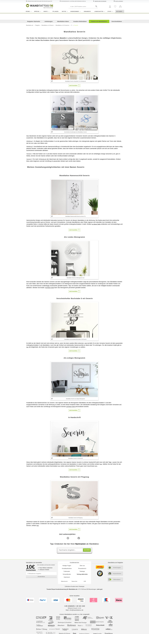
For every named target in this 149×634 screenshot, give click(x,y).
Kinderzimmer (74, 11)
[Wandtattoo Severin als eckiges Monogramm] (74, 379)
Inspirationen (117, 573)
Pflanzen (55, 11)
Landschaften (98, 11)
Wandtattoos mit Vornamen (62, 25)
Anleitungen (49, 21)
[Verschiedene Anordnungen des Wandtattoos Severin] (74, 112)
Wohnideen (117, 579)
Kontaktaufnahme (67, 568)
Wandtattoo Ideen (63, 21)
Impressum (67, 577)
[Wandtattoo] (39, 5)
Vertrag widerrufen (82, 574)
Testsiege (82, 571)
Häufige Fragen (66, 565)
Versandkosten (67, 574)
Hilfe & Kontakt (119, 1)
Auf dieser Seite (49, 287)
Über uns (82, 565)
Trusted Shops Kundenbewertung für (62, 589)
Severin (76, 25)
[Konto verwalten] (110, 6)
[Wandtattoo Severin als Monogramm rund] (74, 258)
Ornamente (87, 11)
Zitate (109, 11)
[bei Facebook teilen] (75, 538)
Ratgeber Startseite (33, 21)
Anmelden (41, 576)
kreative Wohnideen (80, 21)
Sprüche (36, 11)
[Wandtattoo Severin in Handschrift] (74, 439)
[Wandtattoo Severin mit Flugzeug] (74, 498)
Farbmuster (67, 571)
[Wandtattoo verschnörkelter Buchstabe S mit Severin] (74, 320)
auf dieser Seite (70, 406)
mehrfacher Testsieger (100, 1)
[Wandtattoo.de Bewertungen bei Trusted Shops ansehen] (100, 576)
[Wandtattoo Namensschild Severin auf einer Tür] (74, 197)
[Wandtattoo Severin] (74, 62)
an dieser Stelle (96, 224)
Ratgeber (37, 25)
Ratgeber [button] (119, 11)
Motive (64, 11)
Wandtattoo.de (29, 25)
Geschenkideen (117, 21)
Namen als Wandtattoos (99, 21)
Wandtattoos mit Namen (47, 25)
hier (41, 92)
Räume (28, 11)
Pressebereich (82, 568)
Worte (46, 11)
